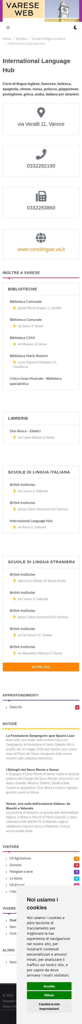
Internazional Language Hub (31, 521)
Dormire (15, 865)
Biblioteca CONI (22, 338)
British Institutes (22, 484)
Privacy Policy (12, 1006)
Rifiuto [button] (49, 995)
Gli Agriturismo (20, 858)
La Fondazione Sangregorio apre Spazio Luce (40, 735)
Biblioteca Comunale (26, 301)
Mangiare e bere (21, 871)
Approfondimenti (20, 695)
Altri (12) (41, 667)
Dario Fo (16, 707)
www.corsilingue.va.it (41, 249)
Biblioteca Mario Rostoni (29, 356)
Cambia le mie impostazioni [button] (49, 1006)
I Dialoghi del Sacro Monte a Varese (32, 769)
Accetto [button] (49, 986)
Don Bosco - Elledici (25, 431)
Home (7, 39)
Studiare (21, 39)
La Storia (16, 878)
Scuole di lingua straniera (48, 39)
